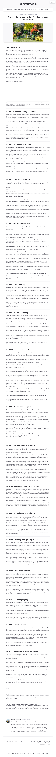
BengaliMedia (28, 4)
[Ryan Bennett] (8, 721)
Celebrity (15, 9)
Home (8, 9)
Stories (22, 9)
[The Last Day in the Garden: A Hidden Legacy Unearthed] (28, 32)
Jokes (42, 9)
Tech (29, 9)
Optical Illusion (34, 9)
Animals (26, 9)
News (11, 9)
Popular (19, 9)
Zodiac (39, 9)
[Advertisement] (28, 93)
